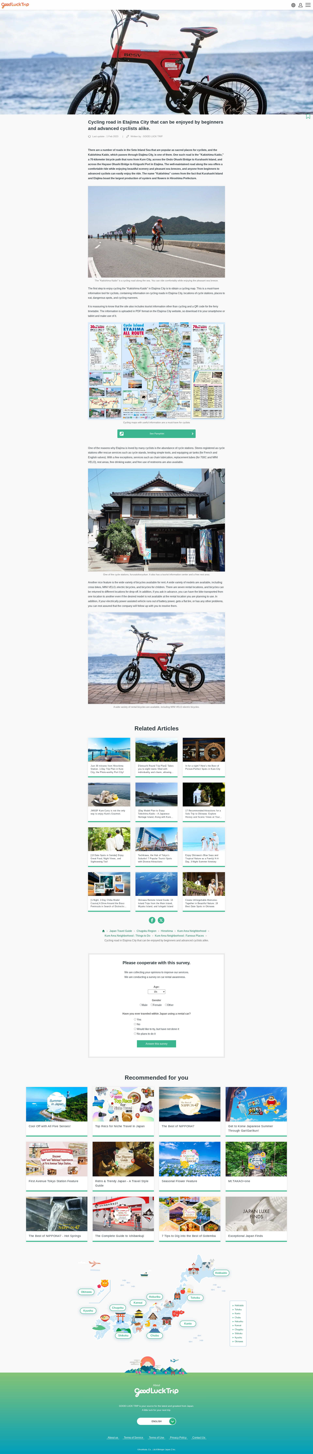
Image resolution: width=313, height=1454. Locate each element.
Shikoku (123, 1335)
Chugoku (118, 1307)
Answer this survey (156, 1043)
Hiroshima (167, 931)
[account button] (300, 5)
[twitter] (161, 920)
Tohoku (195, 1297)
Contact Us (198, 1437)
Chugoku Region (146, 931)
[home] (15, 6)
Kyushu (88, 1310)
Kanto (188, 1323)
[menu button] (308, 5)
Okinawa (86, 1292)
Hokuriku (154, 1296)
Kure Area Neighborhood (191, 931)
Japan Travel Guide (120, 931)
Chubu (154, 1335)
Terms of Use (156, 1437)
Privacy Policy (178, 1437)
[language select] (293, 5)
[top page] (103, 931)
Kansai (138, 1302)
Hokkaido (221, 1273)
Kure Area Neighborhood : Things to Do (127, 935)
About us (113, 1437)
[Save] (308, 116)
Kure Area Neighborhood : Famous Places (179, 935)
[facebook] (152, 920)
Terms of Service (133, 1437)
